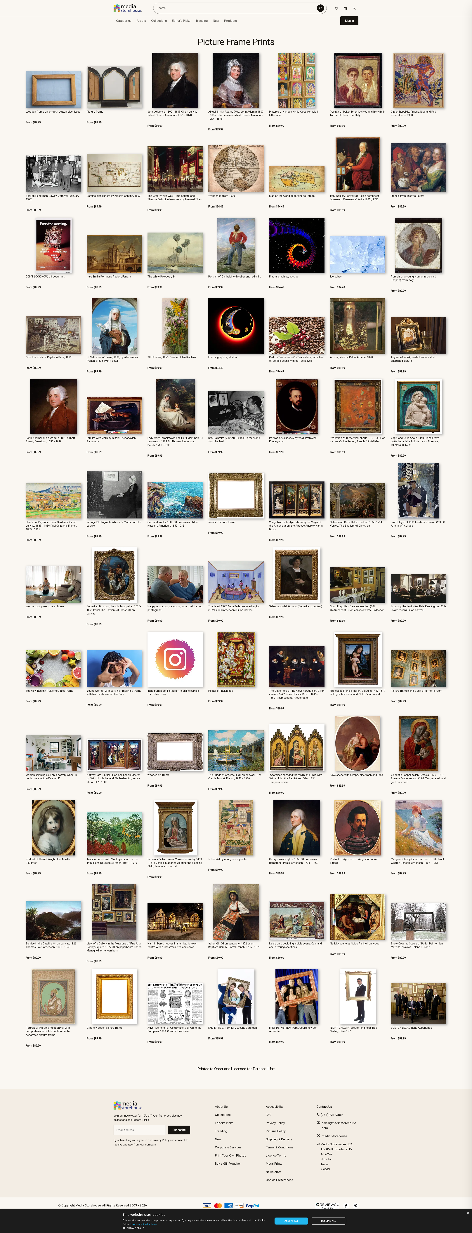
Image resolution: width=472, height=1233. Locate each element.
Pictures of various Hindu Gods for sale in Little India (294, 113)
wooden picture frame (221, 522)
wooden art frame (158, 775)
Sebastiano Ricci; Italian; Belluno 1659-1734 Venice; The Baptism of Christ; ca (356, 524)
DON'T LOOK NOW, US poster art (45, 276)
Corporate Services (228, 1147)
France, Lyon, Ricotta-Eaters (407, 196)
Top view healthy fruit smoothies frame (49, 690)
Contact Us (324, 1106)
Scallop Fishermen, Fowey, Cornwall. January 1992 (52, 197)
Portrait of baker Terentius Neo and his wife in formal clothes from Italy (357, 113)
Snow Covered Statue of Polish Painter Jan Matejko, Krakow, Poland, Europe (417, 945)
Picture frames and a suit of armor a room (416, 690)
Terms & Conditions (279, 1147)
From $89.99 (33, 122)
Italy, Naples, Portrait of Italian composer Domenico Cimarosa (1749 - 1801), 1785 (354, 197)
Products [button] (230, 20)
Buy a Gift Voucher (228, 1163)
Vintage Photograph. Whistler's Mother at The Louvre (114, 524)
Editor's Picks (181, 20)
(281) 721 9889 (332, 1115)
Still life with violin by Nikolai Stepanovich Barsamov (111, 439)
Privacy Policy (275, 1123)
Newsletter (273, 1172)
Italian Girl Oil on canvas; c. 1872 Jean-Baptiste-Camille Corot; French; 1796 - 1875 (234, 945)
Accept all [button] (291, 1220)
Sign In (349, 20)
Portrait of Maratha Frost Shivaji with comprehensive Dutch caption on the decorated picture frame (48, 1031)
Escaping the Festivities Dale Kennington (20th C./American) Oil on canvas (418, 608)
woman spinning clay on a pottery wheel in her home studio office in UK (51, 776)
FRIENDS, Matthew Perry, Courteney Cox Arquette (293, 1029)
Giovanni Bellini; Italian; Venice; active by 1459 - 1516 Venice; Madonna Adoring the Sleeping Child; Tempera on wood (175, 863)
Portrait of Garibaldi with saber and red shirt (234, 276)
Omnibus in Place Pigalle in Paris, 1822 (49, 357)
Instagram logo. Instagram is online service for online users (173, 692)
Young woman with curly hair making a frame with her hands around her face (114, 692)
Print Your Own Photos (230, 1155)
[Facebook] (346, 1208)
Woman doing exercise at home (45, 606)
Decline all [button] (328, 1220)
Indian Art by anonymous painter (227, 859)
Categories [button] (123, 20)
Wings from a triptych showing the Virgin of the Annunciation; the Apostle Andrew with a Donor (296, 526)
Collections (159, 20)
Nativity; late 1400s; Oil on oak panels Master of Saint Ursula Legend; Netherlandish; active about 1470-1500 (113, 778)
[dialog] (236, 1221)
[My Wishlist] (337, 8)
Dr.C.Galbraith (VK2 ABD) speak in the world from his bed (234, 439)
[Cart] (345, 8)
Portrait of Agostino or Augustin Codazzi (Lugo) (354, 861)
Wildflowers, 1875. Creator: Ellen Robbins (172, 357)
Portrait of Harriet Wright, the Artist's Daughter (48, 861)
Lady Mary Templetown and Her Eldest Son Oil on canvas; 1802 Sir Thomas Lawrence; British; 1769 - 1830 (175, 441)
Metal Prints (274, 1163)
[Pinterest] (356, 1208)
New (216, 20)
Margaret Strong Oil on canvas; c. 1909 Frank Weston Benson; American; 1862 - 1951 (418, 861)
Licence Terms (276, 1155)
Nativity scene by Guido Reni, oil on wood (354, 943)
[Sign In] (354, 8)
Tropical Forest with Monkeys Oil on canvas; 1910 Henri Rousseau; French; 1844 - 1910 (113, 861)
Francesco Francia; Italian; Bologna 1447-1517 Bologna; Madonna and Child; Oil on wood (357, 692)
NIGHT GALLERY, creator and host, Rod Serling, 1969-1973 (353, 1029)
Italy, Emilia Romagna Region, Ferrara (109, 276)
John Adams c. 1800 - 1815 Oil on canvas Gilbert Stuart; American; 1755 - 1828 (172, 113)
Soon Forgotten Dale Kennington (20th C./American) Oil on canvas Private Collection (357, 608)
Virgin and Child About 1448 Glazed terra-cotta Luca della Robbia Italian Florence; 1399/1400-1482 (415, 441)
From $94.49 (215, 206)
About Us (221, 1106)
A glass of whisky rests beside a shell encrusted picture (413, 359)
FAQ (269, 1115)
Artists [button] (141, 20)
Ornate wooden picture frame (104, 1027)
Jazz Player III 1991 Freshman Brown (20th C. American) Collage (418, 524)
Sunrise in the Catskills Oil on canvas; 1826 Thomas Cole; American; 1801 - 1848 (51, 945)
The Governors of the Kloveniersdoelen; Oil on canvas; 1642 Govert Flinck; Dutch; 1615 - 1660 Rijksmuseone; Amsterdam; (296, 694)
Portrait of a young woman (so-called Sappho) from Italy (413, 278)
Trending (202, 20)
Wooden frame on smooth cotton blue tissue (53, 111)
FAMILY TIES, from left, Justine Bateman (232, 1027)
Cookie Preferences (279, 1180)
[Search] (320, 8)
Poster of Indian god (220, 690)
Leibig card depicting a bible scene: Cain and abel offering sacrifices (295, 945)
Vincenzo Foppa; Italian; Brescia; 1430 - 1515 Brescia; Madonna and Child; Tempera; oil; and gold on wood (418, 778)
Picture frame (95, 111)
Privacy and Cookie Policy (143, 1223)
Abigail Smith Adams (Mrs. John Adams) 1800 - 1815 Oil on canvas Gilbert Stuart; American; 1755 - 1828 (235, 115)
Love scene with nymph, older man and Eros (356, 775)
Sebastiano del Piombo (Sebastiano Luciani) (295, 606)
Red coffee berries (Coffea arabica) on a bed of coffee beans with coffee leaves (296, 359)
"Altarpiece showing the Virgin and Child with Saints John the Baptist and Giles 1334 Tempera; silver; (295, 778)
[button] (196, 1228)
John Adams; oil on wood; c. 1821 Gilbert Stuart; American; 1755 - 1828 (50, 439)
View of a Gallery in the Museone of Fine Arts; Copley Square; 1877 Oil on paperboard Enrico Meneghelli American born (114, 947)
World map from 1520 (221, 196)
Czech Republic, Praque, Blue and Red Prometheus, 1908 (413, 113)
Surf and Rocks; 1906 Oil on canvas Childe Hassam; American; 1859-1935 (173, 524)
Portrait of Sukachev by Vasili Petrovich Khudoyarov (293, 439)
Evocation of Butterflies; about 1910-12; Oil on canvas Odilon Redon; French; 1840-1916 (357, 439)
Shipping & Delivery (279, 1139)
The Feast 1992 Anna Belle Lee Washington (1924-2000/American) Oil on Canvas (234, 608)
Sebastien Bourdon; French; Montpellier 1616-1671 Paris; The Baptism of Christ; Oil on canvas (114, 610)
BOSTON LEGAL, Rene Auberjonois (411, 1027)
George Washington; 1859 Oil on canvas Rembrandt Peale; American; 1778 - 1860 (293, 861)
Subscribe (179, 1130)
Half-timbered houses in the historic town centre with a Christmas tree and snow (172, 945)
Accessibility (274, 1106)
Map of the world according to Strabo (292, 196)
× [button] (467, 1213)
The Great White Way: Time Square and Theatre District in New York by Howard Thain (175, 197)
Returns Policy (276, 1131)
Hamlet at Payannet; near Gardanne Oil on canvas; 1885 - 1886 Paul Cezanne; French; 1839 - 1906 (51, 526)
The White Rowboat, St (161, 276)
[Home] (130, 8)
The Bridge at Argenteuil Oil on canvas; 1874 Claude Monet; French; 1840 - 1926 (234, 776)
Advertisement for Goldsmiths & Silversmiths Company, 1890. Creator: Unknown (174, 1029)
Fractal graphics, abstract (284, 276)
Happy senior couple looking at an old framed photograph (175, 608)
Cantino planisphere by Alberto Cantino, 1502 (113, 196)
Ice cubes (336, 276)
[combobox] (236, 8)
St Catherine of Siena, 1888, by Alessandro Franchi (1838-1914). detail (112, 359)
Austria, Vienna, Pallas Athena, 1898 (351, 357)
